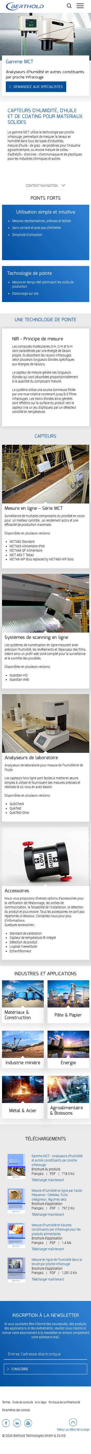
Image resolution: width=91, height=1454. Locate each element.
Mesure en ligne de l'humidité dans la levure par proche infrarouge (57, 1262)
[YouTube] (28, 1423)
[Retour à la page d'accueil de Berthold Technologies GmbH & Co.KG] (25, 6)
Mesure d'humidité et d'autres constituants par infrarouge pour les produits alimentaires (56, 1229)
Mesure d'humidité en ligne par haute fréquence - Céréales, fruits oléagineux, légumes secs (57, 1195)
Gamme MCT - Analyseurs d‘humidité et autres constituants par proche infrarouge (57, 1160)
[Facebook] (6, 1423)
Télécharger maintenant (48, 1180)
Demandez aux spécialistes (38, 87)
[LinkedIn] (17, 1423)
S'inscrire (19, 1369)
